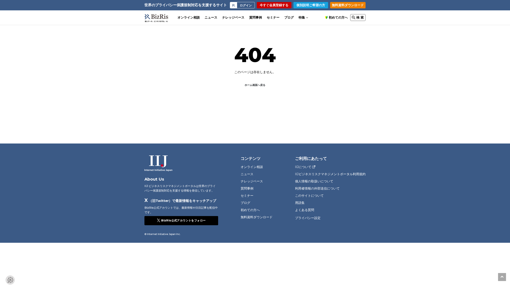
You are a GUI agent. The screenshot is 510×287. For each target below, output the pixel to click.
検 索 (360, 17)
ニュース (211, 17)
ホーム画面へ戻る (255, 84)
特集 (302, 17)
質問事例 (255, 17)
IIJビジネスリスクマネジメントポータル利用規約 (330, 174)
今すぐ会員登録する (274, 5)
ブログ (289, 17)
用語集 (300, 203)
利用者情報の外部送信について (317, 188)
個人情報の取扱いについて (314, 181)
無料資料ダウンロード (348, 5)
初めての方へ (338, 17)
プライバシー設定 (308, 218)
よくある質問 (304, 210)
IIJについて (303, 167)
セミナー (273, 17)
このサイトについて (309, 196)
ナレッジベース (233, 17)
